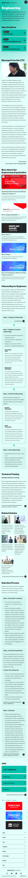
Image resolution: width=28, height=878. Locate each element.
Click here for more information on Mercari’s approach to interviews (11, 754)
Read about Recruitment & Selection (15, 794)
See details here (18, 321)
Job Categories (9, 769)
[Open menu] (25, 2)
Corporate (6, 789)
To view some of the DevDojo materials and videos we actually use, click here (12, 506)
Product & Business (8, 783)
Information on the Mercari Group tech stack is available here (12, 702)
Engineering (6, 777)
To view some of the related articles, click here (13, 576)
